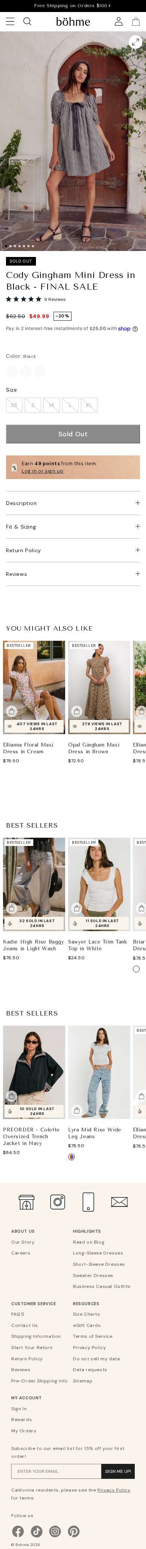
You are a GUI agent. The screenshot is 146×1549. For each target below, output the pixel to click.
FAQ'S (17, 1314)
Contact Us (24, 1325)
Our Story (22, 1242)
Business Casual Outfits (102, 1286)
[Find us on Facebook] (18, 1537)
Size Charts (86, 1314)
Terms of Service (93, 1336)
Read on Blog (88, 1242)
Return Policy (23, 550)
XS (14, 405)
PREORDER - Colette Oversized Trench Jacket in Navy (31, 1136)
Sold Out (73, 434)
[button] (139, 133)
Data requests (90, 1370)
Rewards (21, 1420)
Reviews (16, 574)
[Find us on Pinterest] (73, 1537)
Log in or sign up (42, 471)
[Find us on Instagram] (55, 1537)
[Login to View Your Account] (118, 21)
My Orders (23, 1431)
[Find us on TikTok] (36, 1537)
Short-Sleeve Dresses (99, 1264)
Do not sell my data (96, 1359)
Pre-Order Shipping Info (39, 1381)
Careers (20, 1253)
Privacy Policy (89, 1348)
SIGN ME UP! (118, 1471)
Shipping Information (36, 1336)
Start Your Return (31, 1348)
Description (21, 503)
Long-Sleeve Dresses (98, 1253)
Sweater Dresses (93, 1276)
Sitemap (82, 1381)
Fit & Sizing (21, 526)
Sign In (19, 1409)
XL (89, 405)
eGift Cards (87, 1325)
